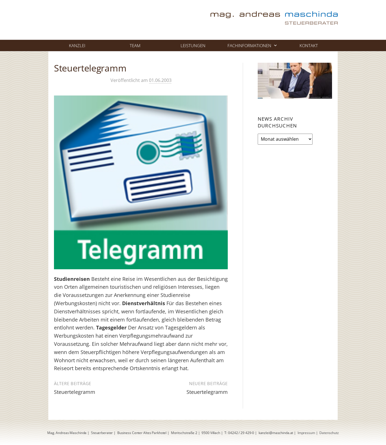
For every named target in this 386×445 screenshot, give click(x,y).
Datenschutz (329, 432)
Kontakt (309, 45)
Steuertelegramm (74, 391)
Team (135, 45)
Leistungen (193, 45)
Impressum (306, 432)
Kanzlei (77, 45)
